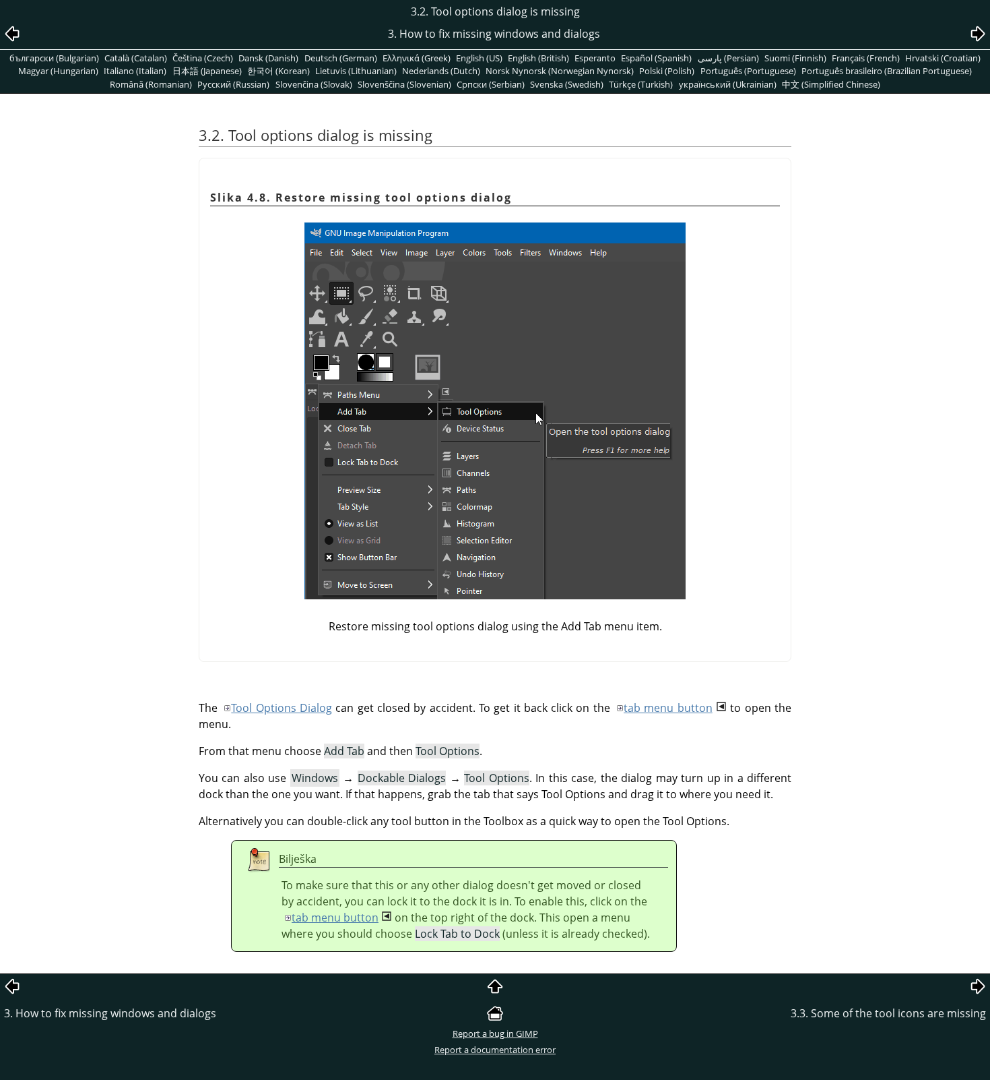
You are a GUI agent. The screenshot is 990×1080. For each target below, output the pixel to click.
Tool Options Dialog (281, 707)
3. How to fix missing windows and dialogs (110, 1013)
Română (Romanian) (151, 84)
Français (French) (866, 58)
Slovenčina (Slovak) (313, 84)
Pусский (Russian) (233, 84)
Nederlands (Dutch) (441, 71)
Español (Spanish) (656, 58)
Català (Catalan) (135, 58)
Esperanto (595, 58)
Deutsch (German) (340, 58)
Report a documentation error (495, 1050)
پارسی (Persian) (728, 58)
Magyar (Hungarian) (58, 71)
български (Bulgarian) (54, 58)
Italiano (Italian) (135, 71)
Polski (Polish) (666, 71)
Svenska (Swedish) (566, 84)
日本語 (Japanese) (207, 71)
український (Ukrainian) (728, 84)
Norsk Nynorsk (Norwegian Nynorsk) (560, 71)
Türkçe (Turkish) (641, 84)
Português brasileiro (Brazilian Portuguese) (886, 71)
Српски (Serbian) (491, 84)
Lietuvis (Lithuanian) (356, 71)
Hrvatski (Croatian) (943, 58)
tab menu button (668, 707)
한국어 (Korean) (278, 71)
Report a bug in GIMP (495, 1033)
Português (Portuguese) (748, 71)
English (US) (479, 58)
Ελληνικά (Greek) (417, 58)
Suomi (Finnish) (795, 58)
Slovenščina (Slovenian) (404, 84)
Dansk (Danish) (268, 58)
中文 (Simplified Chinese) (831, 84)
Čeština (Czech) (202, 58)
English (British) (538, 58)
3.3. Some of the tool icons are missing (888, 1013)
